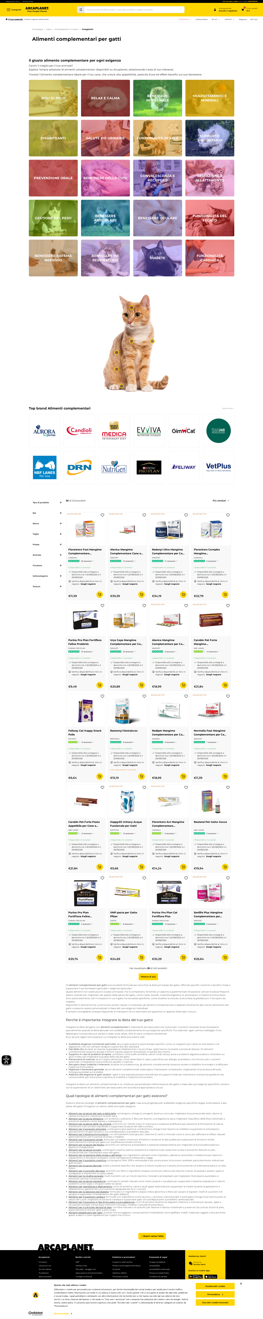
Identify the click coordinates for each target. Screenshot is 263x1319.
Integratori (87, 29)
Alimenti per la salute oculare (85, 1150)
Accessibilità (154, 1266)
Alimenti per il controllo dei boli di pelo (90, 1207)
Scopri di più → (228, 408)
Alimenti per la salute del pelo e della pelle (92, 1113)
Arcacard (116, 1269)
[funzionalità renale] (116, 352)
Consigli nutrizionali (84, 1277)
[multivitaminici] (131, 341)
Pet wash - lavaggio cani (86, 1269)
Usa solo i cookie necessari (215, 1302)
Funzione (37, 565)
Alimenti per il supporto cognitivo (87, 1160)
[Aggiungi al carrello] (99, 594)
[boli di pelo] (152, 341)
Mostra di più (148, 976)
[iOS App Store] (210, 1277)
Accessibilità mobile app (159, 1269)
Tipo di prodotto (41, 502)
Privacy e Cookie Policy (159, 1273)
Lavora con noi (45, 1266)
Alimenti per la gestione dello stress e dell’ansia (95, 1155)
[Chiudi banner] (241, 1284)
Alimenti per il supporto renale (86, 1139)
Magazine (243, 19)
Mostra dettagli (61, 1313)
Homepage (37, 29)
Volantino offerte (119, 1273)
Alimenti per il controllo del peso (87, 1171)
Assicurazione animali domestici (89, 1273)
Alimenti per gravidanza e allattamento (90, 1186)
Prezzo (36, 544)
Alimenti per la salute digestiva (86, 1118)
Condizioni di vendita (158, 1277)
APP (77, 1262)
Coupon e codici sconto (123, 1262)
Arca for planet (45, 1269)
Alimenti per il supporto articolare (87, 1129)
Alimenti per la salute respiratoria (87, 1181)
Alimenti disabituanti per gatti (86, 1212)
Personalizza (213, 1294)
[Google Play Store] (195, 1277)
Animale (37, 555)
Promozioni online (120, 1277)
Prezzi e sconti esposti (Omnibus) (126, 1266)
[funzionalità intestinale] (116, 369)
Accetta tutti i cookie (215, 1286)
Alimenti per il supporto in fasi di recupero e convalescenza (102, 1202)
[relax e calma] (131, 307)
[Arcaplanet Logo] (37, 9)
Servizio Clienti (28, 1)
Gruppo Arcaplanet (157, 1262)
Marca (36, 523)
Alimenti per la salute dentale (85, 1165)
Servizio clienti (199, 1264)
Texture (36, 586)
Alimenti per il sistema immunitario (88, 1134)
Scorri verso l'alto (153, 1236)
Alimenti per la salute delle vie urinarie (90, 1124)
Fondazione (44, 1273)
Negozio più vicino (12, 1)
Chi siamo (43, 1262)
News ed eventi (45, 1277)
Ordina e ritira (81, 1266)
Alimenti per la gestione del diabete (89, 1191)
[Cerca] (80, 9)
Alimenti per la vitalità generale (86, 1176)
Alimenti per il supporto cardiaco (87, 1197)
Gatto (49, 29)
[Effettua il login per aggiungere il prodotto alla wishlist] (102, 516)
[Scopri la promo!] (237, 38)
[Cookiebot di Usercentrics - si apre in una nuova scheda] (35, 1314)
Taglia (36, 534)
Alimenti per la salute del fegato (86, 1145)
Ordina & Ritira (202, 19)
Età (34, 513)
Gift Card (253, 19)
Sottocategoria (40, 576)
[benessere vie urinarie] (121, 386)
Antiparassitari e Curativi (67, 29)
